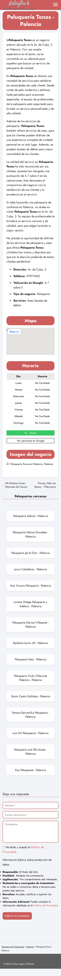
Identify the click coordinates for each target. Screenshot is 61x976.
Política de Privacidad (46, 905)
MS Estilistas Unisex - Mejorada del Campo (16, 485)
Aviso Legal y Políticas (23, 963)
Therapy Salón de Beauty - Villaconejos (45, 485)
